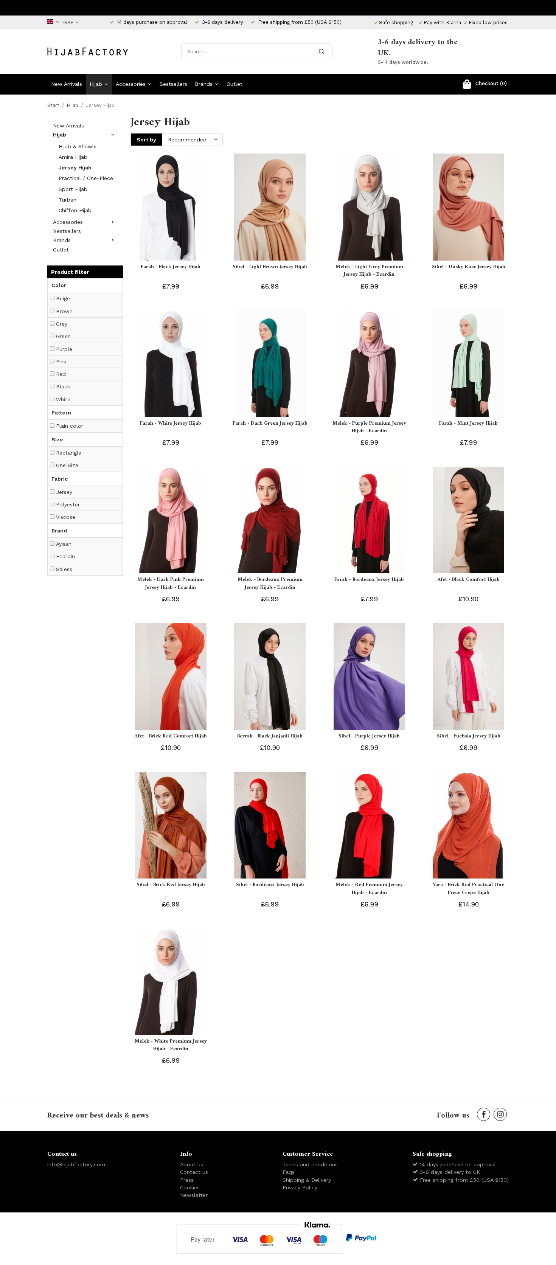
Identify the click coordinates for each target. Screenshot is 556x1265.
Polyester (68, 504)
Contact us (194, 1172)
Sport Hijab (73, 189)
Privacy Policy (300, 1187)
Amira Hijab (73, 157)
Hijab (96, 84)
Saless (64, 569)
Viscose (65, 517)
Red (61, 374)
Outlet (234, 84)
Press (187, 1180)
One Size (67, 465)
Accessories (131, 84)
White (63, 399)
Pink (61, 362)
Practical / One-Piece (86, 178)
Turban (67, 200)
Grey (61, 324)
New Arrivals (66, 84)
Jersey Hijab (75, 168)
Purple (64, 349)
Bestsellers (173, 84)
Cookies (190, 1187)
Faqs (289, 1172)
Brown (64, 311)
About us (191, 1164)
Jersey (64, 492)
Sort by (146, 140)
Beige (63, 298)
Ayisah (63, 544)
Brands (204, 84)
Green (63, 336)
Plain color (69, 426)
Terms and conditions (310, 1164)
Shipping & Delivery (307, 1180)
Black (63, 386)
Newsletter (194, 1195)
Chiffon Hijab (75, 210)
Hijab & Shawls (77, 146)
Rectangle (68, 453)
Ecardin (65, 556)
